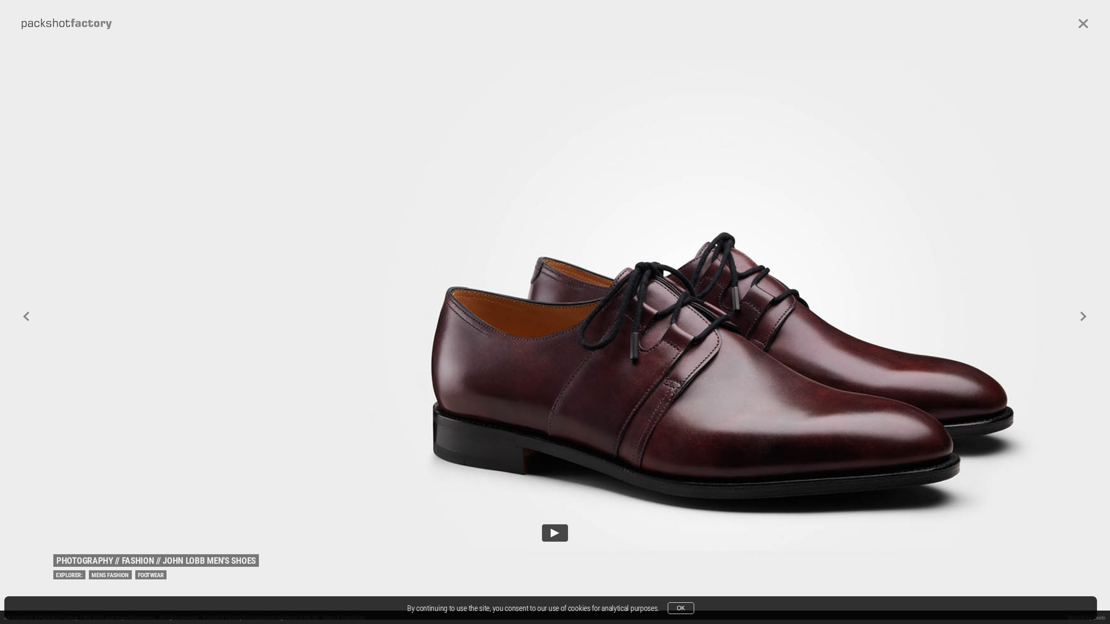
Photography (84, 561)
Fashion (138, 561)
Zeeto (1099, 618)
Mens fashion (109, 575)
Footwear (151, 575)
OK (681, 608)
